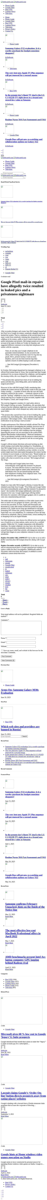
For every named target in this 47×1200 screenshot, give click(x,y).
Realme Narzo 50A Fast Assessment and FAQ (25, 119)
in (6, 569)
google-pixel (9, 567)
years (7, 259)
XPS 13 (8, 265)
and (6, 559)
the (6, 589)
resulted (8, 585)
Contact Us (9, 31)
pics (6, 575)
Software (4, 304)
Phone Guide (9, 5)
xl (6, 267)
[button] (2, 156)
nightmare (8, 573)
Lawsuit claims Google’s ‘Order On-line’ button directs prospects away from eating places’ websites (23, 1095)
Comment (5, 620)
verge (7, 591)
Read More (9, 916)
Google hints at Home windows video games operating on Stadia (21, 1156)
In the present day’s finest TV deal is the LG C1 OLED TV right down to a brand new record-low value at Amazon (24, 97)
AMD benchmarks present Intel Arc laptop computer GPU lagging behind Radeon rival (25, 959)
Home (7, 17)
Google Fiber (9, 7)
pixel (7, 577)
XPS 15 (8, 263)
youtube (8, 253)
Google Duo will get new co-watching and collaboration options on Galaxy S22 (23, 140)
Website (3, 646)
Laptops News (10, 11)
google (7, 563)
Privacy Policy (10, 29)
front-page (8, 561)
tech (6, 587)
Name (3, 638)
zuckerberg (9, 251)
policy (7, 579)
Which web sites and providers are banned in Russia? (20, 728)
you (6, 257)
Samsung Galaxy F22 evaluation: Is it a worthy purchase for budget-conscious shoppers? (23, 50)
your (6, 255)
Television (8, 13)
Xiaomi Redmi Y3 (11, 269)
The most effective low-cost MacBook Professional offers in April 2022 (22, 933)
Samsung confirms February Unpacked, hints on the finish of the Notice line (25, 906)
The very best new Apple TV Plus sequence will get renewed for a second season (24, 74)
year (6, 261)
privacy (7, 581)
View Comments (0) (8, 660)
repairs (7, 583)
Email (3, 642)
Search (24, 736)
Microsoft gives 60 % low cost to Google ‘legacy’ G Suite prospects (23, 1035)
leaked (7, 571)
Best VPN (8, 9)
